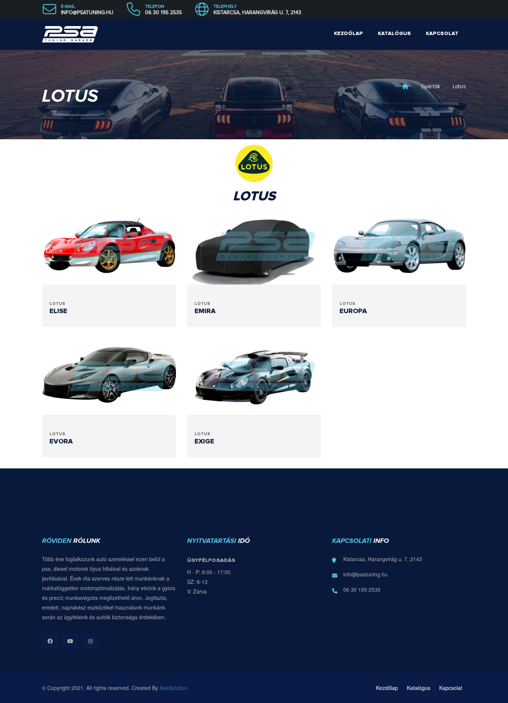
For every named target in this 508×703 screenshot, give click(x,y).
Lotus (459, 86)
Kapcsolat (442, 33)
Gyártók (430, 86)
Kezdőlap (348, 33)
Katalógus (394, 33)
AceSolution (173, 687)
